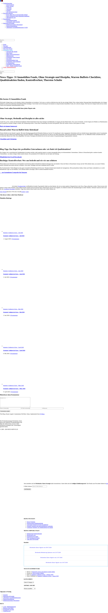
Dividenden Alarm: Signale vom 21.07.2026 (51, 557)
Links (27, 191)
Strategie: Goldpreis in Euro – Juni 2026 (13, 271)
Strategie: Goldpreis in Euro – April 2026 (13, 347)
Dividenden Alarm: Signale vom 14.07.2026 (57, 562)
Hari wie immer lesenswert (8, 126)
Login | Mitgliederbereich (9, 606)
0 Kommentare (15, 239)
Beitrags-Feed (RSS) (8, 608)
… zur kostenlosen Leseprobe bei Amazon (13, 172)
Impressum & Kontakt (8, 596)
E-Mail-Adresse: (28, 486)
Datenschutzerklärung (8, 599)
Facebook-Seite (22, 186)
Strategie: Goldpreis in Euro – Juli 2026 (13, 232)
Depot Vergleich (31, 522)
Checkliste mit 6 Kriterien (8, 139)
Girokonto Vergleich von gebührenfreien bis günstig (40, 527)
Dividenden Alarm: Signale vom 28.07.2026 (41, 547)
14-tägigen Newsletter (9, 189)
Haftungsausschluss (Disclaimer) (11, 600)
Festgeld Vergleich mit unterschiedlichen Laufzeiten (40, 526)
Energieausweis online (32, 536)
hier (107, 483)
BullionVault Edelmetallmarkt (34, 533)
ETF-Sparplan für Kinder (33, 538)
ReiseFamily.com (31, 535)
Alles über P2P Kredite (32, 539)
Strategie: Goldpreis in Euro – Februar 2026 (42, 574)
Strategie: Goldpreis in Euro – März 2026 (13, 385)
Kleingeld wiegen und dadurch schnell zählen (43, 571)
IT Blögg (42, 414)
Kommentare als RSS (8, 609)
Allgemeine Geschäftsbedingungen (12, 597)
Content (23, 191)
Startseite (5, 595)
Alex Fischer (3, 191)
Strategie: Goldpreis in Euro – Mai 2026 (13, 309)
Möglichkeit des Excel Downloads (11, 157)
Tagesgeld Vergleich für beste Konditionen (37, 524)
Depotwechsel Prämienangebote (35, 523)
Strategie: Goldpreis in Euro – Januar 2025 (48, 576)
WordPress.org (7, 611)
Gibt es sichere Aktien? (38, 573)
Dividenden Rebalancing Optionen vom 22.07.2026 (48, 552)
